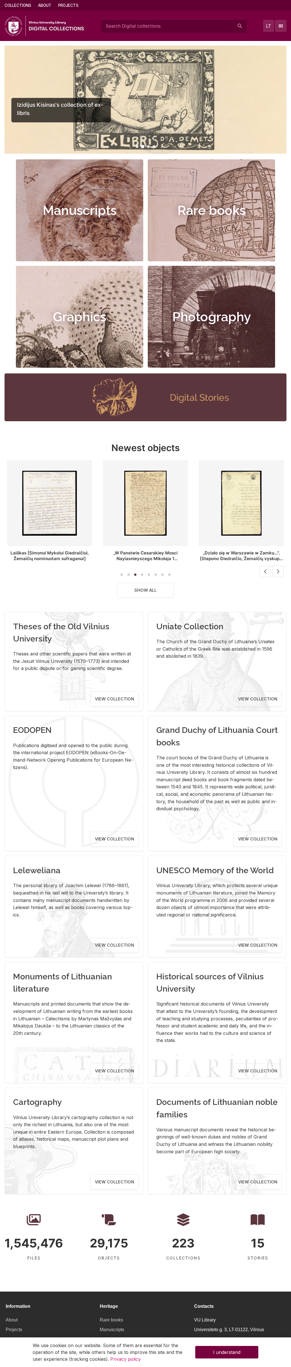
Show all (145, 590)
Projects (68, 5)
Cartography (37, 1102)
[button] (137, 146)
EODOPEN (32, 730)
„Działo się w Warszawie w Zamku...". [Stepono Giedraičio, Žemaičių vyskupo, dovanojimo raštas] (241, 558)
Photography (211, 316)
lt (268, 26)
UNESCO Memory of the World (215, 870)
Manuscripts (80, 210)
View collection (114, 698)
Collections (18, 5)
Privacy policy (125, 1359)
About (44, 5)
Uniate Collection (189, 626)
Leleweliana (37, 870)
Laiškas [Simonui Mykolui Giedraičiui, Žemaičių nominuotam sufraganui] (50, 555)
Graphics (79, 316)
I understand (226, 1352)
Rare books (211, 210)
